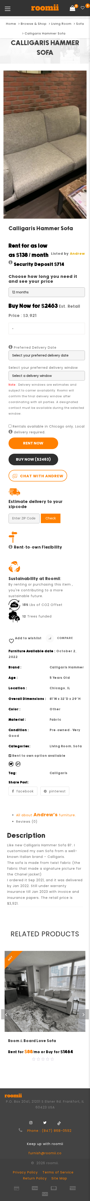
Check (50, 518)
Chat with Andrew (41, 476)
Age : (13, 678)
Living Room (61, 24)
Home (11, 24)
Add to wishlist (28, 638)
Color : (15, 709)
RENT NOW (33, 443)
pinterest (57, 791)
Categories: (20, 746)
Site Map (59, 1178)
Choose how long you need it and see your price (43, 279)
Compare (64, 638)
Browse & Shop (34, 24)
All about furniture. (46, 815)
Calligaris (59, 773)
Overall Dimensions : (27, 699)
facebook (25, 791)
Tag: (13, 773)
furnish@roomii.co (45, 1153)
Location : (18, 688)
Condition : (19, 730)
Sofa (80, 24)
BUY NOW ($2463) (33, 459)
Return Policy (35, 1178)
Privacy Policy (25, 1172)
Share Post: (19, 782)
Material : (17, 719)
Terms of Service (58, 1172)
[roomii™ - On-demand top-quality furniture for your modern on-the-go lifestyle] (45, 8)
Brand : (15, 667)
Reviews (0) (27, 821)
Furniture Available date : (32, 651)
